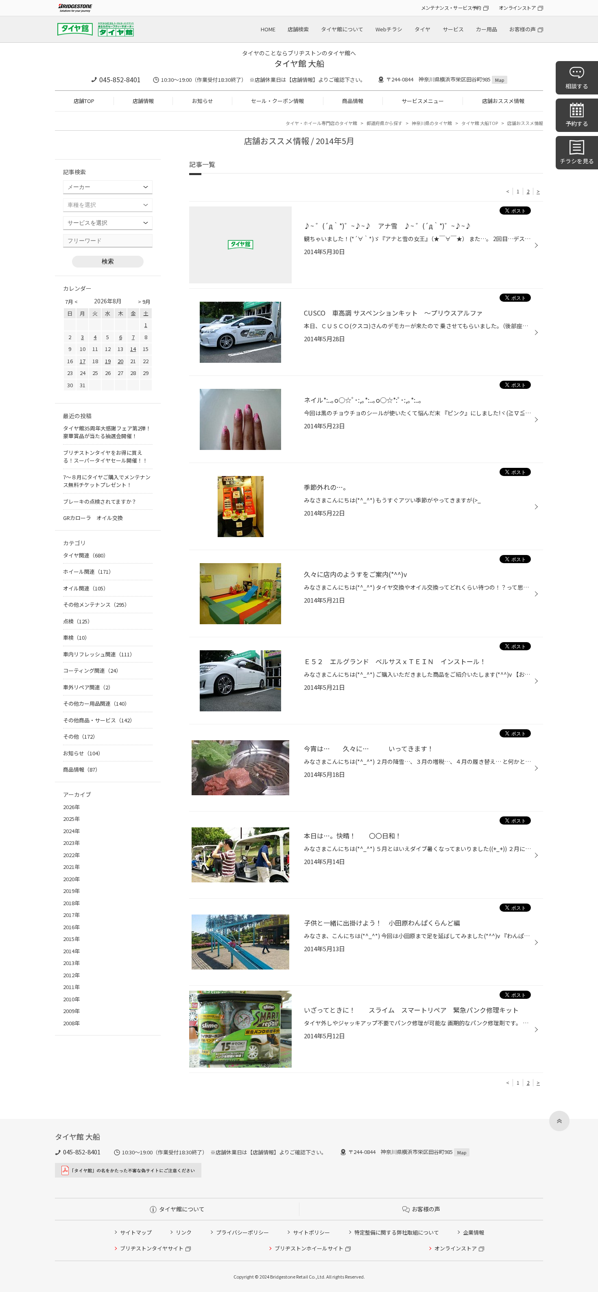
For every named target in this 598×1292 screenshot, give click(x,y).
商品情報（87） (81, 769)
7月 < (71, 301)
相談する (576, 86)
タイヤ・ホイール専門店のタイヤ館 (321, 123)
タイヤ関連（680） (86, 555)
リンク (184, 1232)
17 (82, 361)
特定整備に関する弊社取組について (396, 1232)
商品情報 (352, 101)
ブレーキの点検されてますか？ (100, 501)
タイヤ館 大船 (299, 63)
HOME (268, 29)
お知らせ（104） (83, 753)
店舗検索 (298, 29)
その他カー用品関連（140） (96, 703)
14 (133, 349)
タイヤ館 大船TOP (479, 123)
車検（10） (76, 637)
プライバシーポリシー (242, 1232)
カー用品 (486, 29)
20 (120, 361)
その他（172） (80, 736)
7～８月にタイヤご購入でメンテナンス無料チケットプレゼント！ (107, 481)
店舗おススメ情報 (503, 101)
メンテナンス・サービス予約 (451, 7)
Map (499, 80)
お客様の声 (522, 29)
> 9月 (144, 301)
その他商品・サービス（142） (99, 720)
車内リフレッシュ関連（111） (99, 654)
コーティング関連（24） (92, 670)
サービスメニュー (423, 101)
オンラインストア (517, 7)
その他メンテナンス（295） (96, 604)
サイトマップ (136, 1232)
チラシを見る (577, 161)
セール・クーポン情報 (277, 101)
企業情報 (473, 1232)
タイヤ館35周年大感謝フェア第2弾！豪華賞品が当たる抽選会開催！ (107, 432)
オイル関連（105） (86, 588)
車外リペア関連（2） (88, 687)
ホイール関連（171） (88, 571)
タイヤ (422, 29)
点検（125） (78, 621)
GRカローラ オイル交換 (93, 518)
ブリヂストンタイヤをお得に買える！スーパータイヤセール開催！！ (105, 457)
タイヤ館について (342, 29)
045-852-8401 (120, 79)
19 (108, 361)
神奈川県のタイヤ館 (432, 123)
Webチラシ (388, 29)
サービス (453, 29)
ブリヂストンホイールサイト (309, 1248)
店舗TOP (84, 101)
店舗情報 (143, 101)
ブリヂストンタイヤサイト (151, 1248)
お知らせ (202, 101)
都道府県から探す (384, 123)
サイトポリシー (311, 1232)
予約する (576, 123)
